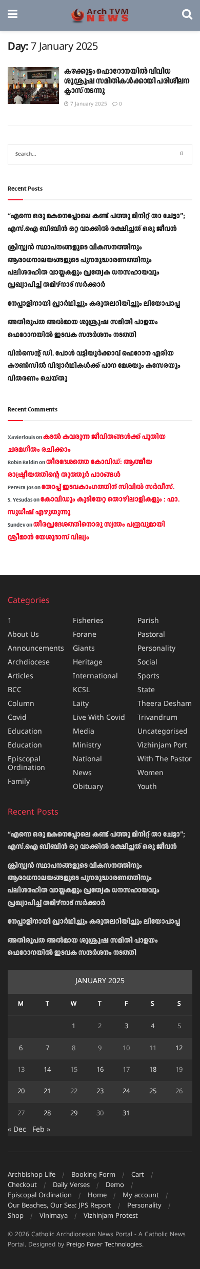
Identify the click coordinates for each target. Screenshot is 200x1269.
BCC (15, 690)
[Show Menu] (12, 15)
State (146, 690)
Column (21, 704)
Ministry (87, 745)
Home (97, 1196)
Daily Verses (71, 1185)
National (87, 759)
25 (152, 1092)
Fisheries (88, 621)
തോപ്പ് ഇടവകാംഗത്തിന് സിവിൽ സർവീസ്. (108, 487)
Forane (84, 635)
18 (152, 1070)
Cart (137, 1175)
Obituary (88, 787)
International (95, 676)
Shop (16, 1216)
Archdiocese (29, 662)
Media (83, 731)
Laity (81, 704)
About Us (23, 635)
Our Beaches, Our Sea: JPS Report (59, 1206)
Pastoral (151, 635)
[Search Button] (187, 15)
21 (47, 1092)
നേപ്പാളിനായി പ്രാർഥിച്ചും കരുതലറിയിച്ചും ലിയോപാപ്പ (94, 303)
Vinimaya (53, 1216)
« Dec (17, 1130)
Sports (148, 676)
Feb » (41, 1130)
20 (21, 1092)
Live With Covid (99, 718)
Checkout (22, 1185)
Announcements (36, 648)
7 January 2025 (88, 104)
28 (47, 1114)
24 (126, 1092)
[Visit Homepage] (100, 16)
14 (47, 1070)
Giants (84, 648)
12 (179, 1049)
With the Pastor (164, 759)
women (150, 773)
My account (141, 1196)
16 (100, 1070)
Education (25, 731)
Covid (17, 718)
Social (147, 662)
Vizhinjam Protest (111, 1216)
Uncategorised (162, 731)
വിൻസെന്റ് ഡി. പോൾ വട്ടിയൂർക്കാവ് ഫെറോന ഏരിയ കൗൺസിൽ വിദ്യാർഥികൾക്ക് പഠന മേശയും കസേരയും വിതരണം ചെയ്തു (94, 366)
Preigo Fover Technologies (104, 1245)
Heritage (88, 662)
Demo (115, 1185)
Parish (148, 621)
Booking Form (93, 1175)
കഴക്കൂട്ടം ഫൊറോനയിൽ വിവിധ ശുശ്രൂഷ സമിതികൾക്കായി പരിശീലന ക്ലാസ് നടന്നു (127, 81)
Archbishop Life (31, 1175)
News (82, 773)
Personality (156, 648)
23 (100, 1092)
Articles (20, 676)
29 (73, 1114)
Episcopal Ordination (26, 764)
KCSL (81, 690)
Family (19, 782)
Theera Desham (164, 704)
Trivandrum (157, 718)
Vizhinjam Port (162, 745)
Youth (147, 787)
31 (126, 1114)
